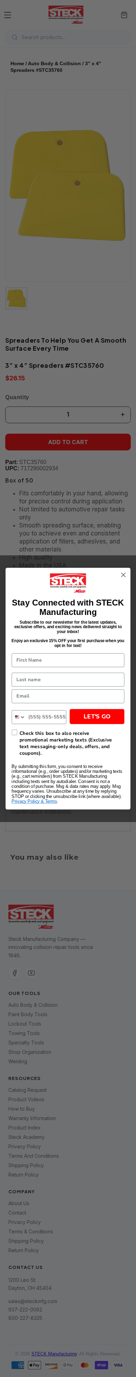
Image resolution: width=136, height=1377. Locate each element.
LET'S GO (97, 716)
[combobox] (18, 716)
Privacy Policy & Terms (34, 801)
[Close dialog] (123, 575)
